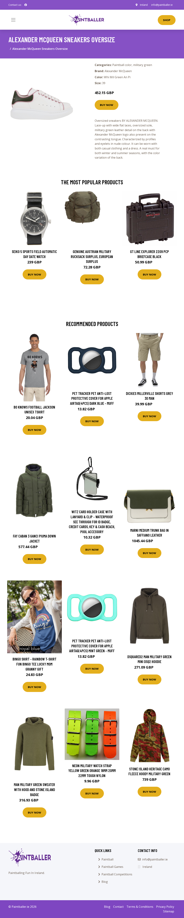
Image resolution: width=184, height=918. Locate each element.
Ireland (144, 4)
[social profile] (25, 4)
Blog (105, 882)
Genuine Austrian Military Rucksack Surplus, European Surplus (92, 256)
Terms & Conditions (139, 907)
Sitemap (168, 911)
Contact (118, 907)
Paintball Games (112, 867)
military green (142, 65)
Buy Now (106, 105)
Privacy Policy (165, 907)
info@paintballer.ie (162, 4)
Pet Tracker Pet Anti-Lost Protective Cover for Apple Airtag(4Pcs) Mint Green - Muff (92, 646)
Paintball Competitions (117, 874)
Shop (166, 20)
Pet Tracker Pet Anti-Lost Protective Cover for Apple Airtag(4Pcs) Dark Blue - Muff (92, 398)
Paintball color (122, 65)
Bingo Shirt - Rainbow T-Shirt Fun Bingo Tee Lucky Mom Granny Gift (34, 664)
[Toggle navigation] (13, 19)
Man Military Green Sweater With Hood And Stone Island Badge (34, 789)
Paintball (107, 859)
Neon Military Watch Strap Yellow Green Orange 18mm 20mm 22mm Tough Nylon (92, 770)
